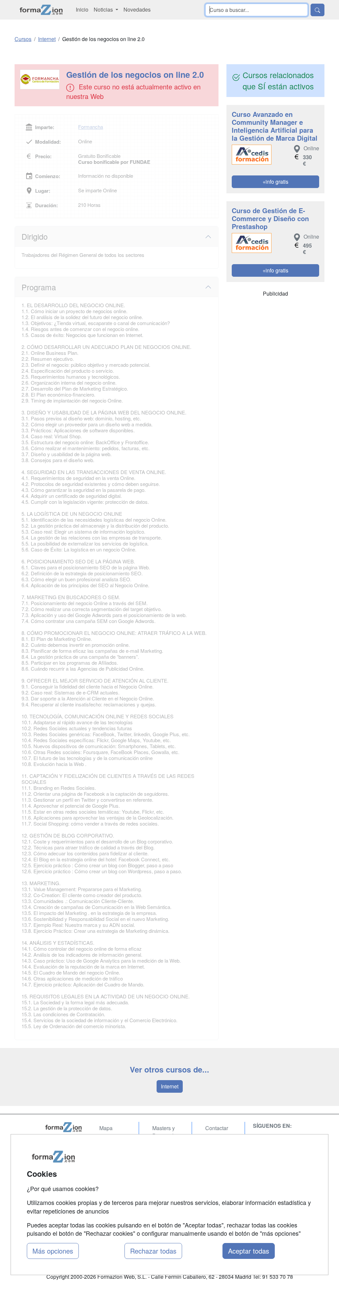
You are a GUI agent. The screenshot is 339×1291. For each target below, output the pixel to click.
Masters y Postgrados (165, 1131)
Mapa (106, 1128)
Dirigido (35, 236)
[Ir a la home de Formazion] (63, 1127)
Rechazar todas (153, 1251)
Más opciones (52, 1251)
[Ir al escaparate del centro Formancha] (41, 79)
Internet (169, 1086)
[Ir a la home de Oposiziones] (41, 10)
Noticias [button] (104, 9)
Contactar (216, 1128)
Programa (39, 287)
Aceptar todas (248, 1251)
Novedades (137, 9)
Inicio (82, 9)
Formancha (90, 126)
